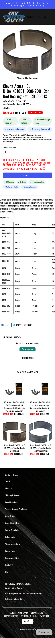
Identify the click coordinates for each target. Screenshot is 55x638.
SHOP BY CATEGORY (11, 616)
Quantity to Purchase (9, 147)
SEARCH (12, 613)
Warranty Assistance (12, 544)
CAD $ (26, 621)
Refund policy (10, 536)
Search (7, 481)
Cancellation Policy (12, 523)
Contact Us (9, 564)
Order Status (10, 516)
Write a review (27, 349)
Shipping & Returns (12, 495)
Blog (7, 571)
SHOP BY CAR (23, 613)
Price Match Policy (11, 502)
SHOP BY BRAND (37, 613)
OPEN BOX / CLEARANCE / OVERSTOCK (35, 616)
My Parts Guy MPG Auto (30, 629)
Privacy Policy (10, 550)
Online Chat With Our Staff (14, 598)
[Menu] (50, 17)
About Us (8, 488)
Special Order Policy (12, 530)
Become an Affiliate (12, 557)
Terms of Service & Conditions (16, 509)
